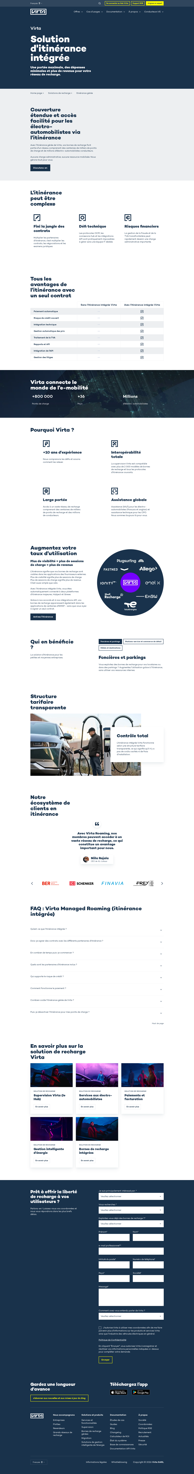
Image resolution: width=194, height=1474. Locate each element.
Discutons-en (40, 167)
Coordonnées (145, 1424)
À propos (133, 11)
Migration (86, 1438)
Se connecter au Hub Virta (117, 3)
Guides (113, 1424)
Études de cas (117, 1420)
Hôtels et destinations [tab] (110, 648)
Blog (112, 1428)
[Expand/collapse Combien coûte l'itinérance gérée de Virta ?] (161, 1001)
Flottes (56, 1424)
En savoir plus (41, 1106)
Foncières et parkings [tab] (110, 641)
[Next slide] (162, 883)
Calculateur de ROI (119, 1436)
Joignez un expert (154, 3)
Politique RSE (145, 1428)
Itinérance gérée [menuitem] (84, 93)
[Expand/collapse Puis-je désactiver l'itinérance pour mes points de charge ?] (161, 1013)
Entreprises (59, 1420)
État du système (118, 1440)
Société (142, 1420)
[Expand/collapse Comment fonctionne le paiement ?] (161, 989)
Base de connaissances (122, 1444)
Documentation (114, 11)
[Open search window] (99, 3)
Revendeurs (59, 1428)
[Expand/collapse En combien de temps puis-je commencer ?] (161, 954)
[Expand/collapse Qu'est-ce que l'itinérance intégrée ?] (161, 930)
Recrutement (144, 1432)
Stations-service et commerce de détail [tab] (143, 641)
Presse (141, 1440)
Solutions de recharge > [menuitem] (60, 93)
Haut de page (158, 1023)
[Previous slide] (32, 883)
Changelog (115, 1432)
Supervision (87, 1427)
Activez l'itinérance (43, 616)
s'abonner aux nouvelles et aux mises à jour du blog (59, 1398)
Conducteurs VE (152, 11)
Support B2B (138, 3)
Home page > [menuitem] (37, 93)
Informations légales (96, 1462)
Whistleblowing (119, 1462)
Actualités (143, 1436)
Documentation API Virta (122, 1448)
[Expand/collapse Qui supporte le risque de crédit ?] (161, 977)
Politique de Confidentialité (112, 1340)
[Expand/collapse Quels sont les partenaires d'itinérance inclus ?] (161, 965)
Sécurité (142, 1444)
